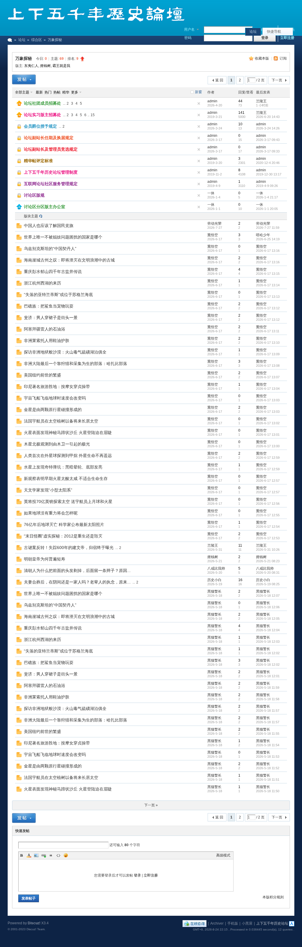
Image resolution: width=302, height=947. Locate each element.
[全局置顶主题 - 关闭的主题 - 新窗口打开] (19, 128)
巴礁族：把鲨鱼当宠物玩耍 (48, 306)
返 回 (219, 80)
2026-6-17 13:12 (268, 308)
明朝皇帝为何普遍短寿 (44, 559)
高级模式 (223, 855)
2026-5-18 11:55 (267, 733)
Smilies (66, 855)
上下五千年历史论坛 (272, 923)
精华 (65, 92)
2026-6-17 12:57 (268, 480)
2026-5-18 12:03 (268, 641)
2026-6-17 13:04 (268, 388)
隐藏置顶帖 (199, 103)
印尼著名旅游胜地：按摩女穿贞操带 (57, 386)
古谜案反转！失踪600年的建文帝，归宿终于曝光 (69, 547)
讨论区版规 (34, 195)
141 (241, 113)
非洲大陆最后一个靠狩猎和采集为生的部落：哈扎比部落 (75, 363)
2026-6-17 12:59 (268, 457)
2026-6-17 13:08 (268, 365)
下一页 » (151, 805)
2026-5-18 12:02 (268, 653)
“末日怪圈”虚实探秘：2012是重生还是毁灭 (63, 536)
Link (44, 855)
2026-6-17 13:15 (268, 273)
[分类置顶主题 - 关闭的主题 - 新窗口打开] (19, 197)
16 (240, 580)
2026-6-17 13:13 (268, 296)
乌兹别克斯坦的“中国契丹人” (50, 248)
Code (58, 855)
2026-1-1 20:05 (267, 209)
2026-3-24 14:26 (268, 128)
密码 (187, 38)
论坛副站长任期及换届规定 (48, 137)
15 (93, 115)
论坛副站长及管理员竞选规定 (51, 149)
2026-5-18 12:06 (268, 607)
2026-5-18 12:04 (268, 630)
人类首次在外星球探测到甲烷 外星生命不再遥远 (68, 455)
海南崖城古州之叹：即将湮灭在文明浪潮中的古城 (69, 260)
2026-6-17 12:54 (268, 526)
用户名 (189, 29)
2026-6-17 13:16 (268, 250)
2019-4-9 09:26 (267, 186)
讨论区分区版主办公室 (44, 206)
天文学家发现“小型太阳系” (48, 490)
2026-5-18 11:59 (267, 687)
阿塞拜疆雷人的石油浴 (44, 329)
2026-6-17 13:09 (268, 354)
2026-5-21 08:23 (268, 561)
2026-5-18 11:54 (267, 745)
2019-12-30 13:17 (268, 174)
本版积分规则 (273, 897)
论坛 (253, 31)
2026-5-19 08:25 (268, 584)
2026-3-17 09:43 (268, 140)
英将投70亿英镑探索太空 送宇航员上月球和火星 (68, 501)
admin (212, 101)
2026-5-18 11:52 (267, 768)
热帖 (56, 92)
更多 (74, 92)
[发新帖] (24, 79)
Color (29, 855)
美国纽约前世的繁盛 (42, 375)
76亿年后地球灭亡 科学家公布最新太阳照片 (64, 524)
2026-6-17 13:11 (267, 331)
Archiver (217, 923)
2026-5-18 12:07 (268, 595)
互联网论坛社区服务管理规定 (51, 183)
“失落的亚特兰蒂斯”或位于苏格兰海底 (58, 294)
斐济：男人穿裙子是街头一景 (51, 317)
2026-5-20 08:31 (268, 572)
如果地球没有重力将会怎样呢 (51, 513)
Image (36, 855)
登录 (137, 875)
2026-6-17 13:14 (268, 285)
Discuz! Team (36, 929)
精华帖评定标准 (38, 160)
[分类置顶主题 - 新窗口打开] (19, 208)
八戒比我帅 (216, 568)
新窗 (198, 92)
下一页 (277, 80)
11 (240, 545)
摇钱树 (45, 66)
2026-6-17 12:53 (268, 538)
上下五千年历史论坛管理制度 (51, 172)
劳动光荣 (214, 223)
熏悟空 (212, 235)
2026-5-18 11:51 (267, 779)
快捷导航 (274, 31)
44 (240, 101)
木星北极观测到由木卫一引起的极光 (57, 444)
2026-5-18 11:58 (267, 699)
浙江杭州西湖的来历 (42, 283)
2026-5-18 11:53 (267, 756)
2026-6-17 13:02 (268, 423)
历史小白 (214, 580)
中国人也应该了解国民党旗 (48, 225)
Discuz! (34, 923)
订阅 (283, 58)
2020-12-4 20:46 (268, 163)
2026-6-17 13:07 (268, 377)
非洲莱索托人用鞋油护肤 (46, 340)
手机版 (232, 923)
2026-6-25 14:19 (268, 239)
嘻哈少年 (263, 235)
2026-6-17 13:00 (268, 446)
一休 (210, 193)
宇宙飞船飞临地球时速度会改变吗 (55, 398)
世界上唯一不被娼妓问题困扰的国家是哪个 (63, 237)
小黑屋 (247, 923)
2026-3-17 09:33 (268, 151)
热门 (48, 92)
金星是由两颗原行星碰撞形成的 (53, 409)
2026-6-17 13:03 (268, 400)
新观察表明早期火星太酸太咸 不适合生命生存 (66, 478)
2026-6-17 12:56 (268, 503)
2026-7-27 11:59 (267, 227)
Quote (51, 855)
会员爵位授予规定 (40, 126)
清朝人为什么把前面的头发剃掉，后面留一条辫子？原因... (77, 570)
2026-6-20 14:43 (268, 117)
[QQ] (194, 923)
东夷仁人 (31, 66)
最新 (39, 92)
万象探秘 (23, 58)
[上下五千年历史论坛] (96, 21)
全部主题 (22, 92)
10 (240, 124)
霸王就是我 (61, 66)
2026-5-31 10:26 (268, 549)
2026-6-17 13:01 (268, 434)
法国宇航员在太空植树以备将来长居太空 (61, 421)
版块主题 (31, 216)
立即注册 (287, 38)
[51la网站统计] (291, 923)
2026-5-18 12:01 (268, 676)
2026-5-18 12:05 (268, 618)
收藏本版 (262, 58)
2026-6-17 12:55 (268, 515)
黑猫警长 (214, 591)
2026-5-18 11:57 (267, 710)
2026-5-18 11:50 (267, 791)
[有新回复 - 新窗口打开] (19, 227)
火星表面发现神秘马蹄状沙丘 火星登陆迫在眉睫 (68, 432)
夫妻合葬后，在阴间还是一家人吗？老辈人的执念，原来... (77, 582)
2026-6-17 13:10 (268, 342)
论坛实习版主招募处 (42, 114)
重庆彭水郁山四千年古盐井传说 (53, 271)
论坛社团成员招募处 (42, 103)
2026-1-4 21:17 (267, 197)
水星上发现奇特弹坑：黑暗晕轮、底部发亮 (63, 467)
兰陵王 (261, 101)
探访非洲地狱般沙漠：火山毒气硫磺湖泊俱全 (65, 352)
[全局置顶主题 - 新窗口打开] (19, 105)
